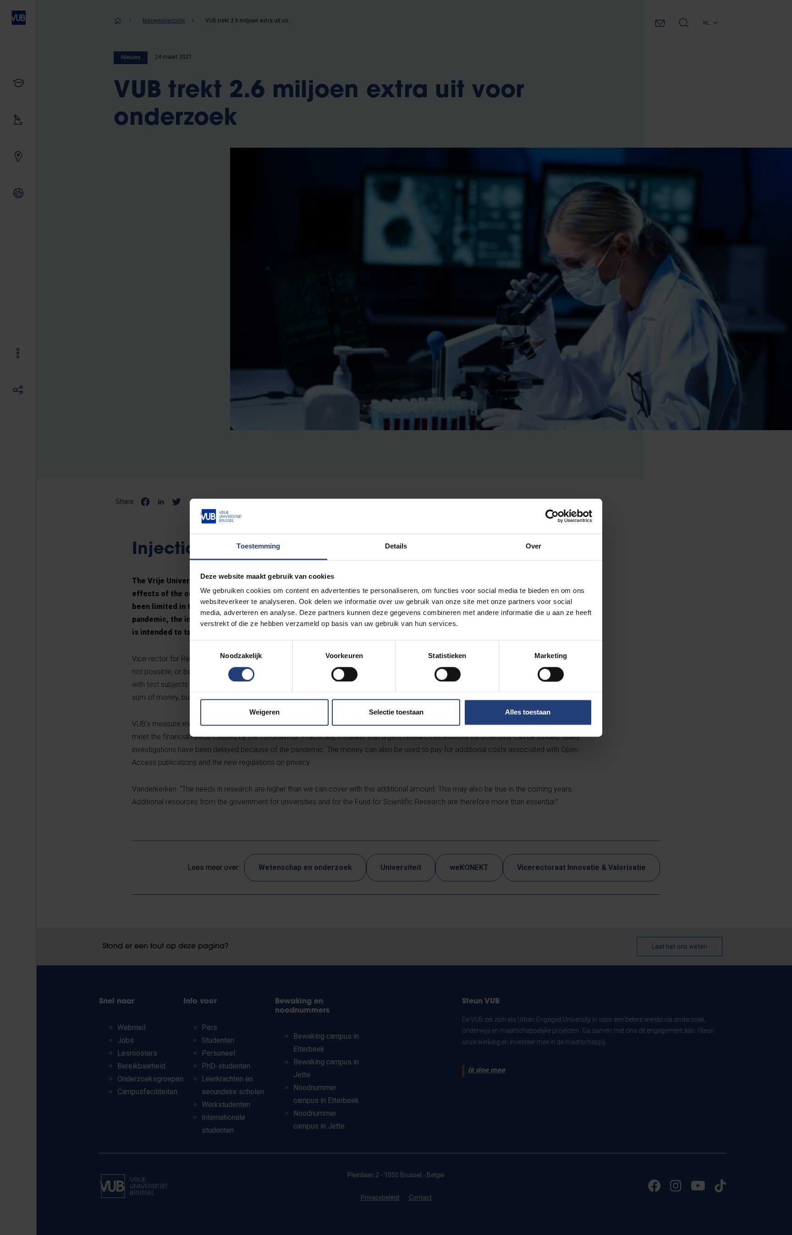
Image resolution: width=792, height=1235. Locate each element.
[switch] (344, 674)
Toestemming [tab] (258, 546)
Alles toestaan (527, 712)
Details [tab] (396, 546)
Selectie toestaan (396, 712)
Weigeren (264, 712)
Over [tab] (533, 546)
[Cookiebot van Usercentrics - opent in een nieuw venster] (552, 516)
